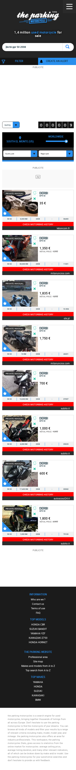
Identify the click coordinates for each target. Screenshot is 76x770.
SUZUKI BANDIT (38, 628)
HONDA (38, 686)
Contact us (38, 603)
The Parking (38, 18)
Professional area (38, 657)
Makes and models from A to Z (38, 665)
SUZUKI (38, 690)
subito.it (65, 408)
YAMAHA (38, 682)
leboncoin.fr (63, 228)
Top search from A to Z (38, 670)
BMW (38, 699)
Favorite (7, 211)
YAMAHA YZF (38, 633)
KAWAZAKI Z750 (38, 637)
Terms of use (38, 608)
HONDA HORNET (38, 642)
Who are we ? (38, 599)
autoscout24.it (62, 498)
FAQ (38, 612)
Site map (38, 661)
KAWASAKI (38, 695)
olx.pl (67, 318)
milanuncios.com (60, 273)
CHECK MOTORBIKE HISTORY (38, 224)
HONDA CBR (38, 624)
